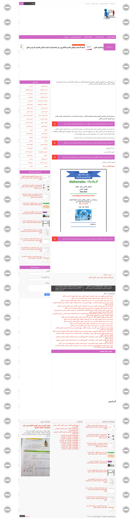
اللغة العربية (30, 144)
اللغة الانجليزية (43, 144)
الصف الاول (30, 104)
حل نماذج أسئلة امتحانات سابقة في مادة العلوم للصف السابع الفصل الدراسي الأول (31, 240)
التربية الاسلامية (43, 93)
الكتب (45, 140)
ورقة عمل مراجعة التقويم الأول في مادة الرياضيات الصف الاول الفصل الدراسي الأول (88, 321)
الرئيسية (112, 3)
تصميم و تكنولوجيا (43, 151)
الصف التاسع (44, 108)
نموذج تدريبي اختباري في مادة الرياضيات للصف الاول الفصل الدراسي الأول (91, 323)
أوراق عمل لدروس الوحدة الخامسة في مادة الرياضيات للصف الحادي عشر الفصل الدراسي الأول (85, 306)
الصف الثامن (44, 111)
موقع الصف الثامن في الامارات (69, 437)
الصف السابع (44, 122)
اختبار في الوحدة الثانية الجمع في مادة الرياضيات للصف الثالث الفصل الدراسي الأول (89, 308)
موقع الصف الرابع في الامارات (69, 443)
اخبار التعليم (44, 86)
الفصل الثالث (29, 133)
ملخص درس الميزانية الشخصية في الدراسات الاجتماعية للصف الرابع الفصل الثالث (31, 231)
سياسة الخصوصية (104, 3)
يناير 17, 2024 (107, 275)
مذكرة (31, 159)
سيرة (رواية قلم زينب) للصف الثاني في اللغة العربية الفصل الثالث (31, 257)
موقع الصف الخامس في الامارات (68, 442)
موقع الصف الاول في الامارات (69, 448)
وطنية (45, 166)
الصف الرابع (30, 119)
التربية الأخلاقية (43, 89)
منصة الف (30, 162)
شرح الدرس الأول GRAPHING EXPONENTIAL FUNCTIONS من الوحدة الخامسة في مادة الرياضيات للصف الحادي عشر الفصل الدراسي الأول (83, 311)
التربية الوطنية (43, 97)
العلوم (45, 130)
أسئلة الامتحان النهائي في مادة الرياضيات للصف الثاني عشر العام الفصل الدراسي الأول (88, 296)
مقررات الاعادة (43, 162)
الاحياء (31, 86)
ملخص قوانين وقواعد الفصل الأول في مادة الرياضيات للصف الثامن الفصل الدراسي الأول (87, 317)
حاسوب (45, 155)
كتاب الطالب (44, 159)
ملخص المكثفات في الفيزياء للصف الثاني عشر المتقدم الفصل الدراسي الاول (85, 239)
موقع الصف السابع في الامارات (69, 438)
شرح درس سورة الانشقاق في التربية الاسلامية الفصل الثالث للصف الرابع (32, 221)
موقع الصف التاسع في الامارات (69, 435)
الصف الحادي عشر (28, 115)
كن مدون (22, 516)
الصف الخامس (43, 119)
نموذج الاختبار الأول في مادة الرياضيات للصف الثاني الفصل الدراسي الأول (91, 325)
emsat (31, 166)
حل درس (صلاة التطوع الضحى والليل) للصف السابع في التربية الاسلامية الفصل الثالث (31, 177)
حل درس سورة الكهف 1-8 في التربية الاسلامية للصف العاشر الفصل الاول (32, 203)
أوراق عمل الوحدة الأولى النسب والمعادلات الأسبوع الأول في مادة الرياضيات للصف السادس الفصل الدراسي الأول (84, 337)
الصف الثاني (30, 111)
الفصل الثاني (92, 277)
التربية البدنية (29, 93)
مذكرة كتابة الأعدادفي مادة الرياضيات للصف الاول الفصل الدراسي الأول (92, 298)
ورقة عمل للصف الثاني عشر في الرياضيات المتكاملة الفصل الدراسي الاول (85, 143)
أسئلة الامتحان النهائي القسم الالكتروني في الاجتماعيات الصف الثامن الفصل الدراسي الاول (66, 47)
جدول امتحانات (29, 151)
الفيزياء (31, 137)
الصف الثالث (29, 108)
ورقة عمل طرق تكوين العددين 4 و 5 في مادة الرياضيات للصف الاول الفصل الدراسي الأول (87, 300)
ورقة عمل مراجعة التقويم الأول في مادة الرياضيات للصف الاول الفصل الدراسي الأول (88, 319)
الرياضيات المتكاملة (42, 104)
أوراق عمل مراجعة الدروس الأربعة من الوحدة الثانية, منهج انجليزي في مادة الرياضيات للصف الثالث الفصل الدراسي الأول (84, 328)
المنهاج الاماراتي (76, 37)
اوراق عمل (30, 148)
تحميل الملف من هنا (109, 166)
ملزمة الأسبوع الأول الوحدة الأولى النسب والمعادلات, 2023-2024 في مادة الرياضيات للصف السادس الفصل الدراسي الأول (84, 334)
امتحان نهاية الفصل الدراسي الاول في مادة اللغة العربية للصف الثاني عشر (85, 124)
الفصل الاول (44, 133)
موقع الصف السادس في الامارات (68, 440)
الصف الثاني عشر (102, 277)
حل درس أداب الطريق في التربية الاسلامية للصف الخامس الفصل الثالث (32, 212)
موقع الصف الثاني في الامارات (69, 447)
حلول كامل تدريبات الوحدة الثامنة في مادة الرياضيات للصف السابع (36, 426)
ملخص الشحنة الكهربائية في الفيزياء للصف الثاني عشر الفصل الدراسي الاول (85, 157)
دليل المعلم (30, 155)
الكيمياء (31, 140)
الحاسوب (30, 97)
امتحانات (66, 37)
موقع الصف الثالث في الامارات (69, 445)
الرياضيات (110, 277)
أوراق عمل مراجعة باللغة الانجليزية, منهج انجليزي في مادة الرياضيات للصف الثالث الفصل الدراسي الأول (83, 331)
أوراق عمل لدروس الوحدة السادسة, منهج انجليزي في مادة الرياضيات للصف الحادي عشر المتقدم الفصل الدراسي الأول (83, 303)
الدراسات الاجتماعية (89, 45)
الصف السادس (29, 122)
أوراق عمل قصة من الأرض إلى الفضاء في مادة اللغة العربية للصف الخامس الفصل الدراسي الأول (32, 195)
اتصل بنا (87, 3)
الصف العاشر (44, 126)
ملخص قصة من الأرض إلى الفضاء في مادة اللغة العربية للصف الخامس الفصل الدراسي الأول (31, 186)
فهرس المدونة (94, 3)
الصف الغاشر (29, 126)
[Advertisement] (56, 21)
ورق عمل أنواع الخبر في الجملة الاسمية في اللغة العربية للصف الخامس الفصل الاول (31, 249)
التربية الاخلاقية (29, 89)
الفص (31, 130)
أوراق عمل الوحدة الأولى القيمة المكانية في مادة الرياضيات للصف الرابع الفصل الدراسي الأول (86, 343)
